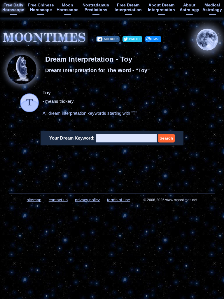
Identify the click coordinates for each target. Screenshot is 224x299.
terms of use (118, 199)
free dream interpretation (128, 7)
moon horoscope (67, 7)
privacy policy (87, 199)
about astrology (189, 7)
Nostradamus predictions (96, 7)
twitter (135, 39)
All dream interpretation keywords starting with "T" (90, 113)
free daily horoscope (13, 7)
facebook (110, 39)
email (155, 39)
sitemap (34, 199)
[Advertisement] (112, 166)
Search (166, 138)
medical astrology (212, 7)
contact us (58, 199)
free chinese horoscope (41, 7)
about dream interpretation (161, 7)
